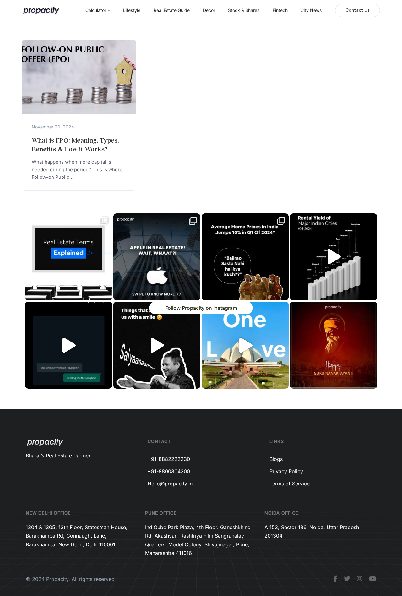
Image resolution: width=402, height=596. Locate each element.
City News (311, 10)
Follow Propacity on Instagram (201, 308)
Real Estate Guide (172, 10)
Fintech (280, 10)
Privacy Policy (286, 471)
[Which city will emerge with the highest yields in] (333, 256)
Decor (209, 10)
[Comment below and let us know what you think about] (156, 256)
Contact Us (357, 10)
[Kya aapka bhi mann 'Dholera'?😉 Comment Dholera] (68, 345)
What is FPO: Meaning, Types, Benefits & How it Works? (75, 144)
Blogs (276, 459)
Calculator (95, 10)
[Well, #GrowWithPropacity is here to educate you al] (68, 256)
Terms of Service (289, 483)
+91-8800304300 (169, 471)
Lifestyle (131, 10)
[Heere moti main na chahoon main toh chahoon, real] (156, 345)
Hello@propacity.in (170, 483)
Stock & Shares (243, 10)
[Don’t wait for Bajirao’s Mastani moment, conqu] (245, 256)
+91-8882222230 (169, 459)
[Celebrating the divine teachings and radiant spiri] (333, 345)
